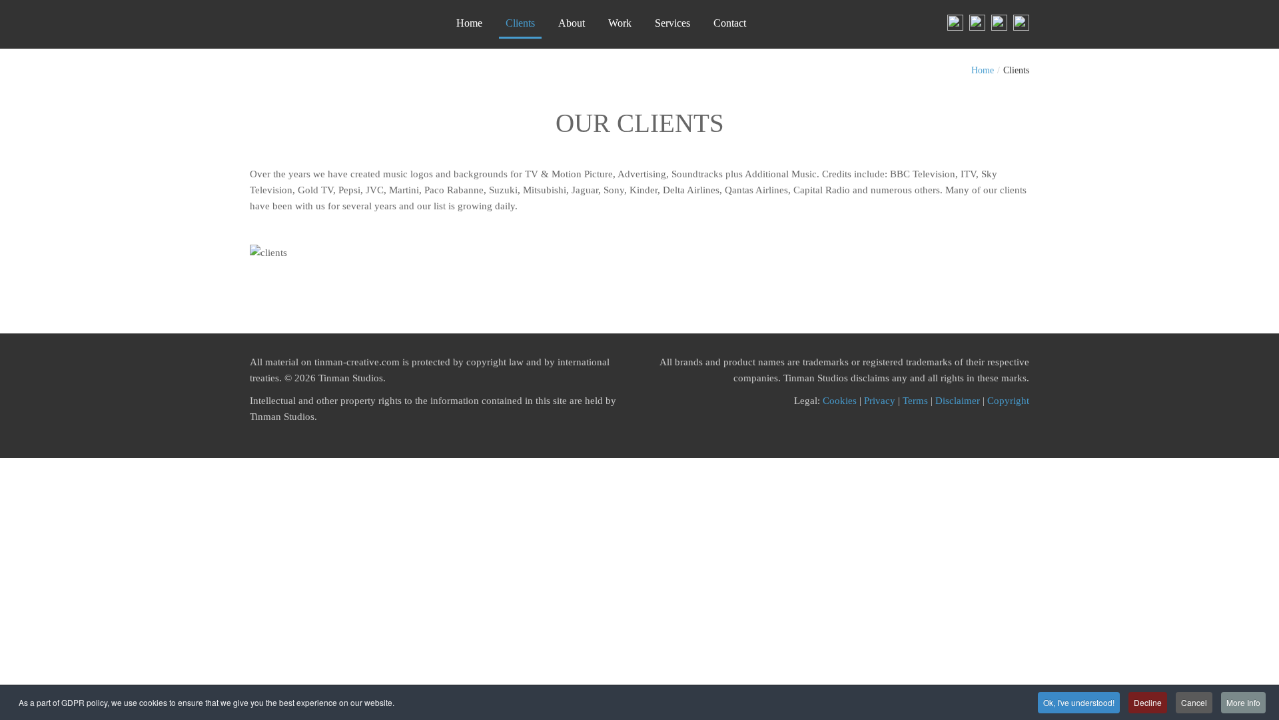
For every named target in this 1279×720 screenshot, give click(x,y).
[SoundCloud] (1019, 21)
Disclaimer (957, 400)
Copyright (1008, 400)
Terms (915, 400)
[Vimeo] (997, 21)
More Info (1243, 702)
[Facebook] (955, 21)
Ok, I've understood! (1078, 702)
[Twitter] (975, 21)
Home (982, 70)
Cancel (1194, 702)
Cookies (840, 400)
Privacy (879, 400)
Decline (1148, 702)
